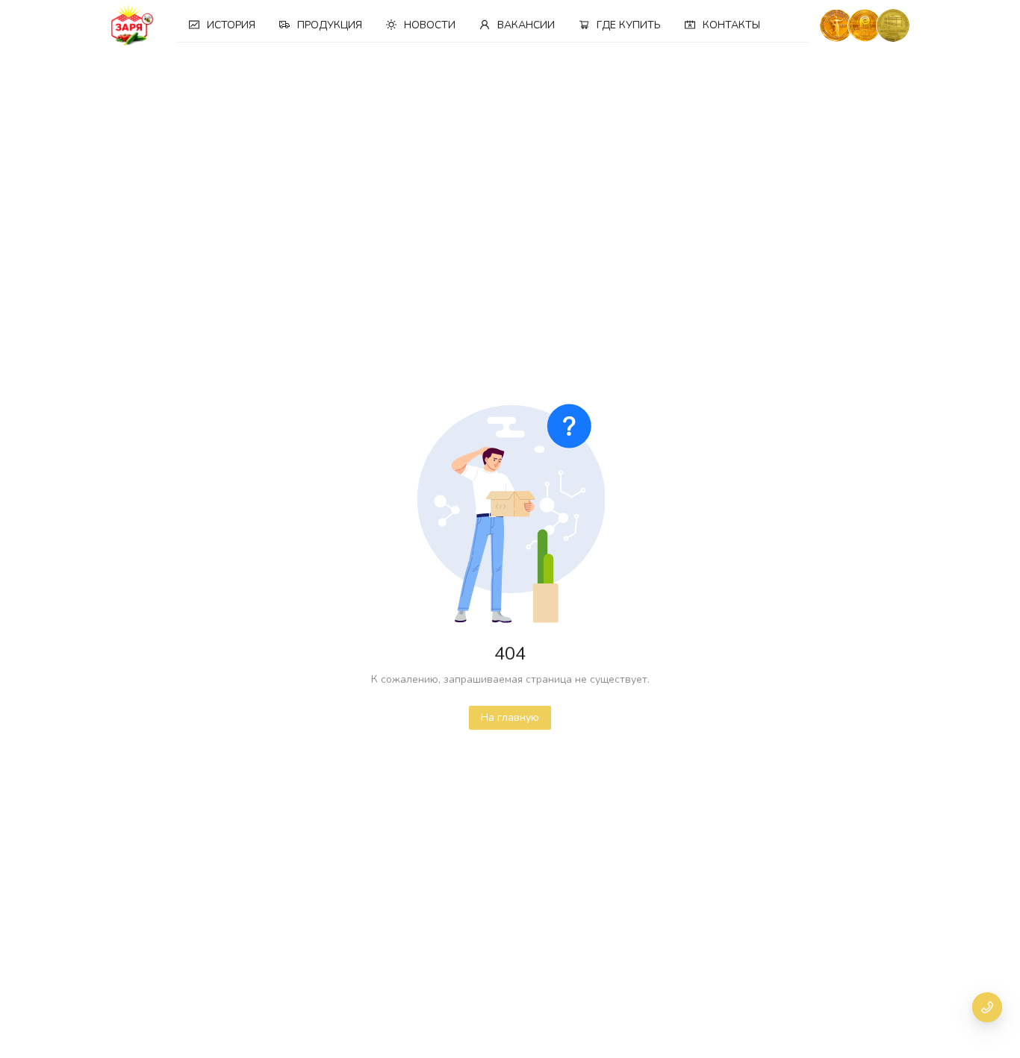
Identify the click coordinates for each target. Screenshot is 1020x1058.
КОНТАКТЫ (731, 25)
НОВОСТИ (429, 25)
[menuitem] (222, 25)
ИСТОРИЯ (231, 25)
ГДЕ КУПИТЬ (629, 25)
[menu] (493, 25)
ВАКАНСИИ (526, 25)
